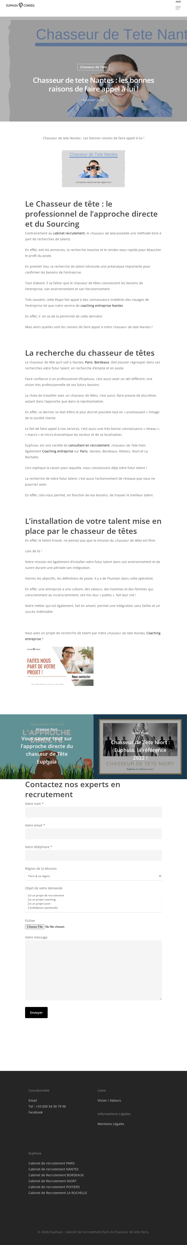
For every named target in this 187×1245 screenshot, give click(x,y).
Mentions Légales (111, 1124)
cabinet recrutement (69, 233)
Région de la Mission (41, 868)
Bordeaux (101, 362)
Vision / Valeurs (109, 1100)
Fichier (30, 920)
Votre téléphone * (38, 847)
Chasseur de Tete (93, 67)
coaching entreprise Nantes (102, 305)
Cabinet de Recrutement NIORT (53, 1181)
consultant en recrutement (88, 445)
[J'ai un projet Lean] (93, 904)
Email (33, 1100)
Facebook (36, 1112)
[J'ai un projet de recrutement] (93, 895)
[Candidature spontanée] (93, 908)
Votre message (36, 937)
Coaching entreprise (57, 451)
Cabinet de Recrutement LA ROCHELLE (58, 1193)
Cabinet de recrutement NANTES (54, 1169)
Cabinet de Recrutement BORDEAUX (56, 1175)
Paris (89, 362)
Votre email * (35, 825)
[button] (178, 5)
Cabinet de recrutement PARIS (52, 1163)
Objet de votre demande (43, 888)
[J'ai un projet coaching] (93, 900)
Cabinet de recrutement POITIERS (54, 1187)
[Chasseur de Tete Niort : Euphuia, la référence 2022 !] (140, 746)
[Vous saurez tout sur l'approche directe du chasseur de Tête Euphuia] (47, 746)
